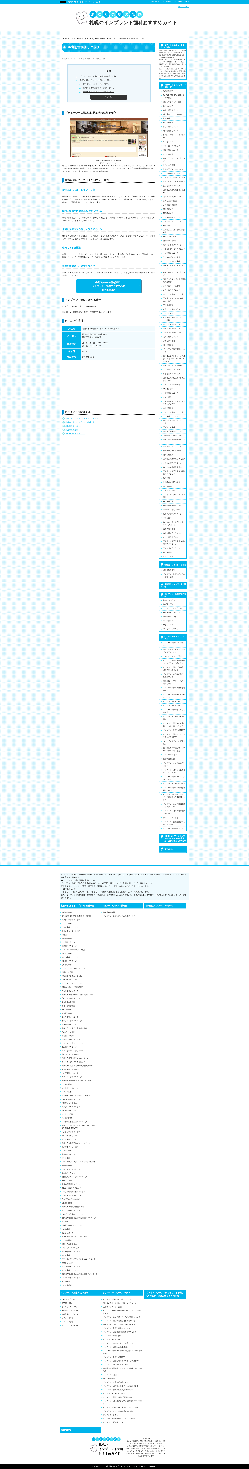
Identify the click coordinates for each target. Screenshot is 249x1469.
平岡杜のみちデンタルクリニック (174, 422)
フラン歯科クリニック (171, 173)
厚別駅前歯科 (168, 213)
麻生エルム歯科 (71, 430)
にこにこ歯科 (168, 106)
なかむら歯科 (168, 154)
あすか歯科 (167, 552)
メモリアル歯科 (169, 341)
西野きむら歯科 (169, 529)
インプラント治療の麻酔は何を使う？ (174, 689)
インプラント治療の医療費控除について (174, 778)
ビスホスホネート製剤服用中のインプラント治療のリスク (174, 661)
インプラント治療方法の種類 (175, 595)
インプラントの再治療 (171, 705)
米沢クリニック (169, 490)
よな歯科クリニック (170, 416)
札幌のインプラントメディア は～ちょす (84, 2)
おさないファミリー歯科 (172, 102)
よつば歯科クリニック (171, 370)
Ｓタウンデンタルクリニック (174, 249)
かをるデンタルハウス (171, 309)
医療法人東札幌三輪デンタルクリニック (174, 379)
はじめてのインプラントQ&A (174, 637)
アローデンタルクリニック (173, 412)
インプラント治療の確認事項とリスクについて (174, 805)
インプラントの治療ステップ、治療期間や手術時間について (174, 797)
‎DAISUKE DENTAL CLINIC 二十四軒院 (173, 96)
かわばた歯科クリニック (172, 463)
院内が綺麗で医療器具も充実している (98, 88)
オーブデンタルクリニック (173, 221)
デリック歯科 (168, 313)
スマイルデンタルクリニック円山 (174, 496)
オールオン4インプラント (173, 608)
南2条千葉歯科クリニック (173, 436)
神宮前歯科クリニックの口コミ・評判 (95, 80)
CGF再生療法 (168, 604)
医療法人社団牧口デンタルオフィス (174, 266)
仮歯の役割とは (169, 759)
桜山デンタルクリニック (75, 433)
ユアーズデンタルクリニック (174, 177)
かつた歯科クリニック (171, 537)
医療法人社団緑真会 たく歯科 (174, 459)
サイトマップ (183, 7)
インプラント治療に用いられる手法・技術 (174, 575)
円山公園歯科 (168, 209)
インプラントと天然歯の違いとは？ (174, 764)
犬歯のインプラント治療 (172, 656)
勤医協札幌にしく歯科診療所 (174, 182)
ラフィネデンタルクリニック (174, 257)
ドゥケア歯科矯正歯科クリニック (174, 350)
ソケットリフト (169, 625)
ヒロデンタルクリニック (172, 245)
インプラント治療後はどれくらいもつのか (174, 823)
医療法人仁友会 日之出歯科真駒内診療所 (174, 280)
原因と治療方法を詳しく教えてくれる (98, 92)
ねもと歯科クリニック (171, 110)
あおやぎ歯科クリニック (172, 514)
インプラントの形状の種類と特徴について (174, 675)
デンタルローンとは (170, 818)
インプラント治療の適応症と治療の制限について (174, 668)
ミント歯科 (167, 397)
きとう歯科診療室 (170, 205)
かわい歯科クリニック (171, 146)
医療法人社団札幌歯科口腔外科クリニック (174, 191)
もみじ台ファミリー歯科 (172, 365)
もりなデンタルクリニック (173, 446)
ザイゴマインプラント (171, 629)
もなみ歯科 (167, 486)
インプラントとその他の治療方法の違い (174, 812)
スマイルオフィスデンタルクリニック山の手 (174, 402)
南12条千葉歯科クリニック (173, 431)
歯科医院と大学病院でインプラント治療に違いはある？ (174, 749)
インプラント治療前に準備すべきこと (174, 644)
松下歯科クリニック (170, 226)
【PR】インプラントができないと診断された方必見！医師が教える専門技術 (175, 838)
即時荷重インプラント (171, 617)
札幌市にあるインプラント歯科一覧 (80, 422)
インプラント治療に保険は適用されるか (174, 789)
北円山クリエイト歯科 (171, 261)
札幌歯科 (166, 118)
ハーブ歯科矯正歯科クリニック (174, 441)
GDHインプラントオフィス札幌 (174, 136)
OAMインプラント (170, 600)
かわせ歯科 (167, 518)
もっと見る (109, 97)
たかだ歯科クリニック (171, 290)
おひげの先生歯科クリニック (174, 467)
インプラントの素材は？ (172, 701)
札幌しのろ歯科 (169, 165)
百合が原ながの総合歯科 (172, 451)
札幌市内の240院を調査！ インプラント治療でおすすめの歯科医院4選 (108, 286)
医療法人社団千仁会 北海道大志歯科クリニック (174, 542)
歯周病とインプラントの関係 (175, 585)
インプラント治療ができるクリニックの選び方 (174, 735)
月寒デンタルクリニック (172, 328)
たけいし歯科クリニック (172, 324)
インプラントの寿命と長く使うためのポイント (174, 771)
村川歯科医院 (168, 345)
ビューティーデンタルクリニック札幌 (174, 319)
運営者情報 (169, 849)
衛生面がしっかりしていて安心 (96, 84)
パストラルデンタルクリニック (174, 159)
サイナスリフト (169, 621)
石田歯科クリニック (170, 337)
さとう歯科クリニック (171, 374)
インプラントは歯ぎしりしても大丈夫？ (174, 711)
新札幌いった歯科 (170, 241)
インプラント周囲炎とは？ (173, 829)
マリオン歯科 (168, 389)
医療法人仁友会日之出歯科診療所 (174, 231)
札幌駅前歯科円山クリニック (174, 482)
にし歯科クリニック (170, 127)
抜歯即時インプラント (171, 612)
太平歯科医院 (168, 408)
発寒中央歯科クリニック (172, 506)
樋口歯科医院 (168, 122)
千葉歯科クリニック (170, 393)
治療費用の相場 (169, 570)
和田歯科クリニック (73, 426)
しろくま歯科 (168, 556)
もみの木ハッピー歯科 (171, 385)
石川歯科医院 (168, 501)
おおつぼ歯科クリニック (172, 533)
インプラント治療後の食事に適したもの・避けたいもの (174, 724)
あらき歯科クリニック (171, 186)
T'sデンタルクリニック (172, 510)
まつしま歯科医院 (170, 201)
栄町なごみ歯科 (169, 427)
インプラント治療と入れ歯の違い (174, 718)
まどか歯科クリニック (171, 217)
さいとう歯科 (168, 142)
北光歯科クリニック (170, 131)
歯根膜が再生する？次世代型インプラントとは (174, 651)
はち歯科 (166, 478)
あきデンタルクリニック (172, 333)
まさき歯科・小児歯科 (171, 286)
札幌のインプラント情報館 (175, 565)
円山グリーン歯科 (170, 236)
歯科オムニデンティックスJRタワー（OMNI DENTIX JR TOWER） (174, 358)
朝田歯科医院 (168, 455)
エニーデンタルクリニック (173, 294)
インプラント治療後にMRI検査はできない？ (174, 696)
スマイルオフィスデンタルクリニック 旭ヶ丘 (174, 523)
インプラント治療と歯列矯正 (174, 730)
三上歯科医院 (168, 305)
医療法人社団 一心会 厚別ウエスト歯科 (173, 299)
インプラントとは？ (170, 755)
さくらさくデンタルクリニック (174, 273)
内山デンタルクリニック (172, 197)
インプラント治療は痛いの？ (174, 783)
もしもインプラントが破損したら (174, 742)
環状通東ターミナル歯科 (172, 114)
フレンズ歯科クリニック (172, 548)
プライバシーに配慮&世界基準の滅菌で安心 (98, 76)
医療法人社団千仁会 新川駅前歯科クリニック (174, 472)
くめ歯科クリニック (170, 253)
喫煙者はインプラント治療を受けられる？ (174, 682)
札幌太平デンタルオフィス (173, 169)
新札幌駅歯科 (168, 91)
